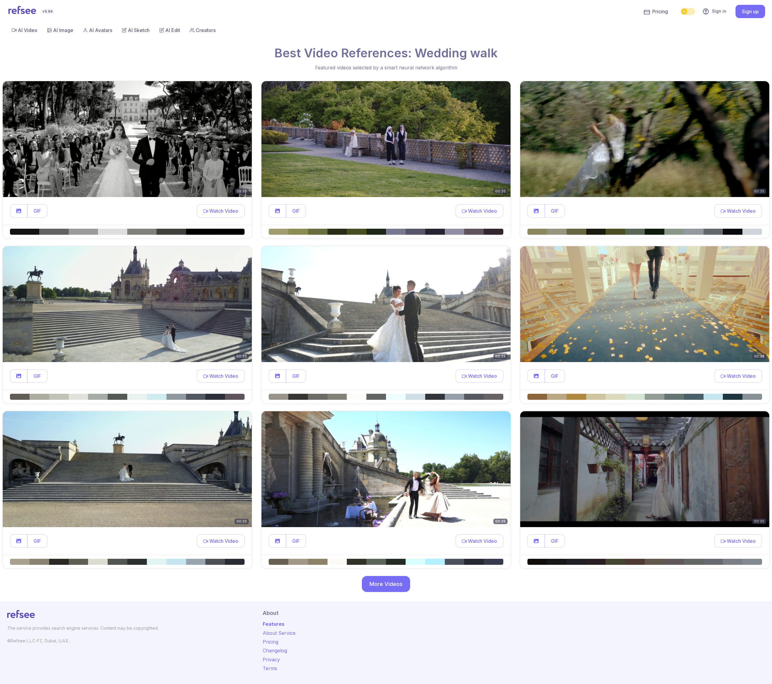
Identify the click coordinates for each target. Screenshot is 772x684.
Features (273, 624)
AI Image (63, 30)
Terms (270, 668)
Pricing (660, 11)
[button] (18, 211)
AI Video (27, 30)
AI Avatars (100, 30)
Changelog (275, 650)
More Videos (386, 584)
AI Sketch (139, 30)
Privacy (271, 660)
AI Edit (172, 30)
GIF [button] (37, 211)
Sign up (750, 11)
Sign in (714, 11)
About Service (279, 633)
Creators (206, 30)
